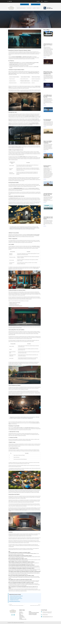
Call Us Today (49, 7)
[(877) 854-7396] (41, 614)
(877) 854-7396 (49, 8)
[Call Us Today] (44, 8)
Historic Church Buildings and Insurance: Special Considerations (48, 142)
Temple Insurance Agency (33, 613)
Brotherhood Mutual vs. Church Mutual (47, 166)
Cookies (20, 618)
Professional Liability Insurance (25, 80)
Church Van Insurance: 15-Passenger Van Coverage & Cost (48, 44)
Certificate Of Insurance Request (34, 612)
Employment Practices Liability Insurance (16, 598)
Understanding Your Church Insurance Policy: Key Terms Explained (48, 217)
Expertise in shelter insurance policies (14, 302)
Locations (38, 1)
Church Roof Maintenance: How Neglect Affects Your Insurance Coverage (48, 194)
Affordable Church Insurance (14, 599)
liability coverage (22, 156)
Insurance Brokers (18, 56)
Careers (30, 611)
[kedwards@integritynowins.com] (41, 616)
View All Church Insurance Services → (15, 601)
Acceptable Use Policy (22, 619)
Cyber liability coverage (35, 246)
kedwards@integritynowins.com (48, 616)
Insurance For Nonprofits (33, 614)
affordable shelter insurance (18, 188)
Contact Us (45, 1)
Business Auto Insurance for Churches (15, 597)
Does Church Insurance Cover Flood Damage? (47, 120)
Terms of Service (22, 617)
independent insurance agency (27, 56)
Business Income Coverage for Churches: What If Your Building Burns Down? (48, 72)
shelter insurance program (12, 73)
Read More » (45, 57)
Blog (41, 1)
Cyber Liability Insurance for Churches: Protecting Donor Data (48, 96)
